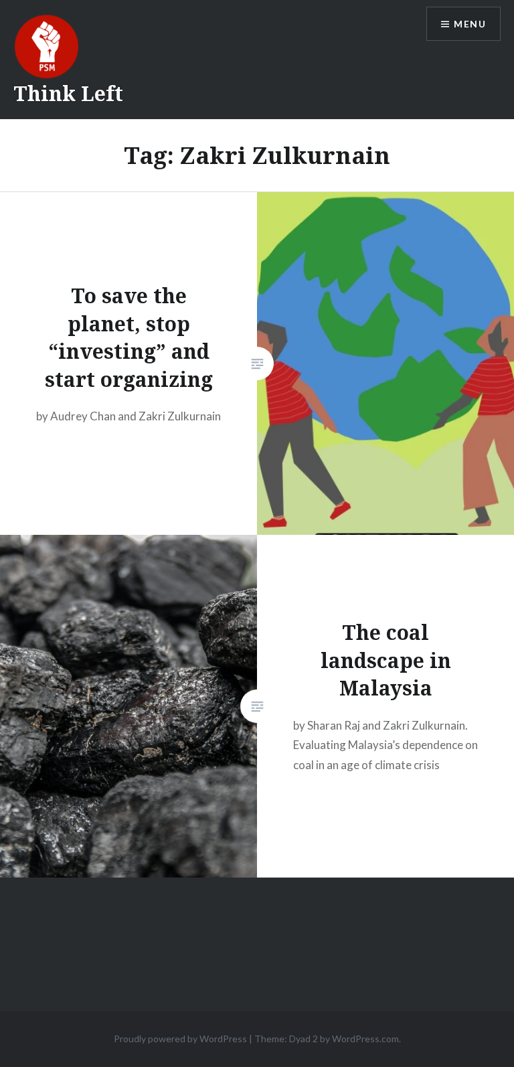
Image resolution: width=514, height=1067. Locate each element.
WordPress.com (365, 1038)
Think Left (68, 93)
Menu (470, 23)
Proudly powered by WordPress (180, 1038)
